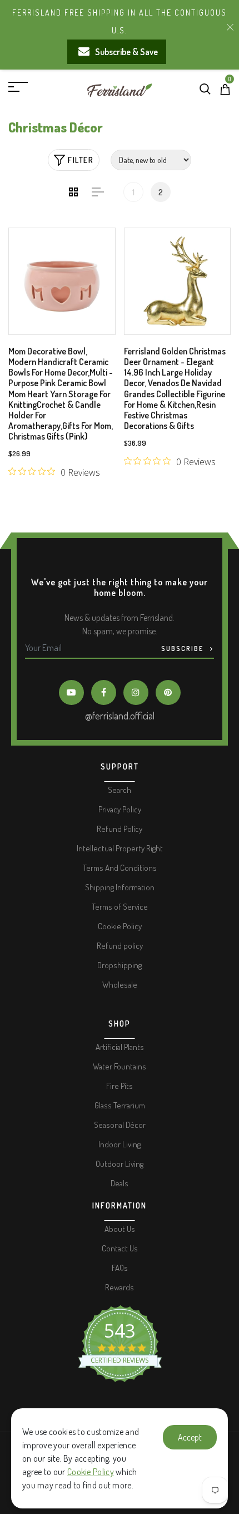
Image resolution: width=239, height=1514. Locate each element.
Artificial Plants (120, 1047)
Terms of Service (120, 906)
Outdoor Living (119, 1163)
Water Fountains (119, 1066)
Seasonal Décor (120, 1125)
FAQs (120, 1268)
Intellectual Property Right (120, 848)
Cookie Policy (90, 1471)
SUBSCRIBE (183, 648)
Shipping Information (120, 887)
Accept (190, 1437)
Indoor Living (119, 1144)
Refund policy (120, 945)
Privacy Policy (119, 809)
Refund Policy (119, 828)
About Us (119, 1229)
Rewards (119, 1287)
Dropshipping (119, 965)
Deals (119, 1183)
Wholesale (119, 984)
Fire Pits (119, 1086)
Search (119, 790)
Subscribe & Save (126, 51)
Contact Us (120, 1248)
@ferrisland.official (120, 715)
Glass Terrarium (119, 1105)
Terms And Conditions (120, 867)
